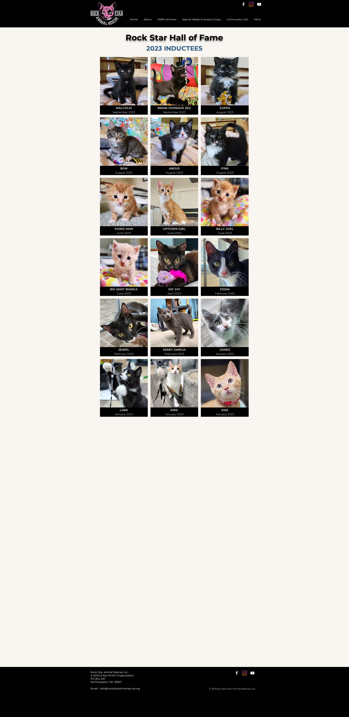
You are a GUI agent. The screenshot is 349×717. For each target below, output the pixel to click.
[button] (124, 86)
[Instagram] (251, 4)
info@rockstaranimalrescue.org (120, 688)
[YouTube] (259, 4)
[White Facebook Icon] (243, 4)
